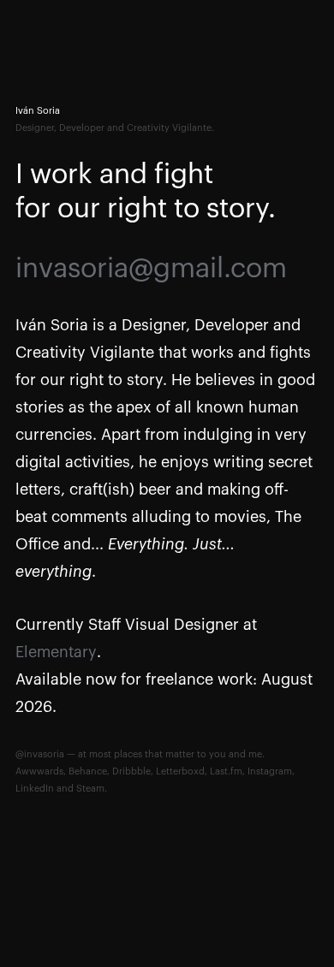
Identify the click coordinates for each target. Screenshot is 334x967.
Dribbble (131, 771)
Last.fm (226, 771)
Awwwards (39, 771)
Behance (88, 771)
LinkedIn (34, 788)
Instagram (270, 771)
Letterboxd (180, 771)
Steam (90, 788)
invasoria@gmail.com (151, 268)
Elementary (56, 652)
